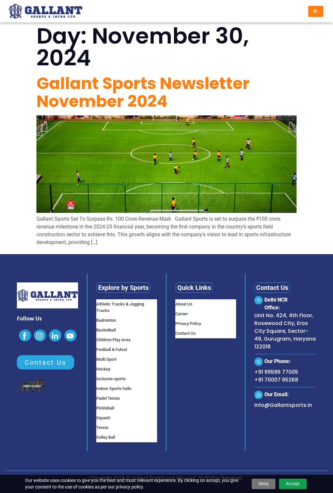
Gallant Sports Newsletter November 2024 (143, 92)
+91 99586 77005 (276, 372)
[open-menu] (316, 11)
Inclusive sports (111, 378)
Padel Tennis (108, 398)
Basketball (106, 330)
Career (181, 313)
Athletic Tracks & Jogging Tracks (120, 307)
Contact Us (185, 333)
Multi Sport (106, 359)
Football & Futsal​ (111, 349)
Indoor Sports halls (113, 388)
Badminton (106, 320)
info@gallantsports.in (283, 405)
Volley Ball (105, 437)
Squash (103, 417)
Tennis (102, 427)
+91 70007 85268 (276, 379)
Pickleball (105, 408)
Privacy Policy (188, 323)
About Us (184, 304)
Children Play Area (113, 339)
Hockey (103, 369)
